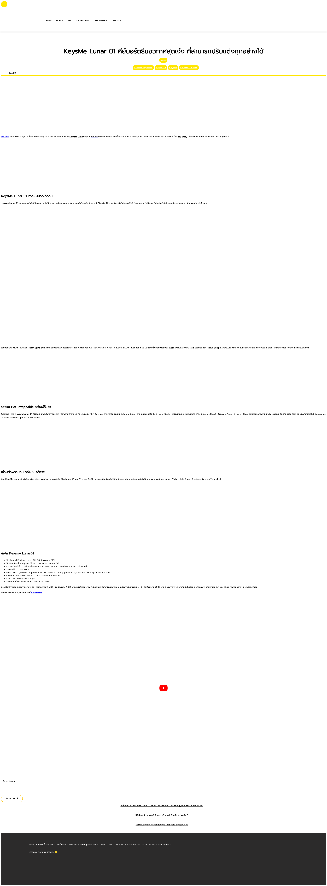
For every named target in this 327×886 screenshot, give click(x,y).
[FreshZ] (4, 75)
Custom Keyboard (143, 67)
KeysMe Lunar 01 (188, 67)
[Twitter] (14, 77)
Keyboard (161, 67)
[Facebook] (10, 77)
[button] (126, 21)
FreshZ (12, 73)
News (163, 60)
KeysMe (173, 67)
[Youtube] (16, 77)
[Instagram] (12, 77)
